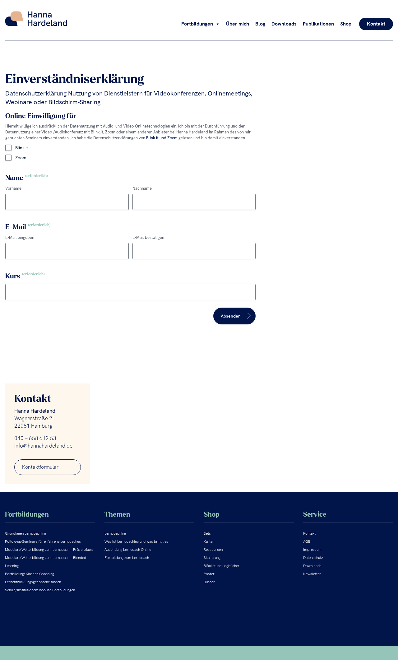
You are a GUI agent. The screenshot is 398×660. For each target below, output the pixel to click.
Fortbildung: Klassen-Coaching (29, 573)
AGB (306, 541)
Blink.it (21, 148)
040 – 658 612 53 (35, 438)
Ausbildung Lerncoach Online (127, 549)
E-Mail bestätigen (148, 237)
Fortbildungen (197, 24)
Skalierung (212, 557)
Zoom (20, 157)
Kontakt (376, 24)
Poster (209, 573)
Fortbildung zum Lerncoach (126, 557)
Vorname (13, 188)
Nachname (142, 188)
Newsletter (312, 573)
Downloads (284, 24)
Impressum (312, 549)
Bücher (209, 581)
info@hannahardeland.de (43, 445)
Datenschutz (313, 557)
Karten (209, 541)
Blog (260, 24)
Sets (207, 533)
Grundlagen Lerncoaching (25, 533)
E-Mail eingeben (19, 237)
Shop (345, 24)
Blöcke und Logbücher (221, 565)
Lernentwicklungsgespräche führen (33, 581)
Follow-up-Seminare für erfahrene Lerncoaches (43, 541)
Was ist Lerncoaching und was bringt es (136, 541)
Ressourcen (213, 549)
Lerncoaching (115, 533)
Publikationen (318, 24)
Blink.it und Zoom (162, 138)
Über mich (237, 24)
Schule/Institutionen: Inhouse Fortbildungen (40, 590)
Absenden (231, 316)
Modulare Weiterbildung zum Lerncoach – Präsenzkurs (49, 549)
